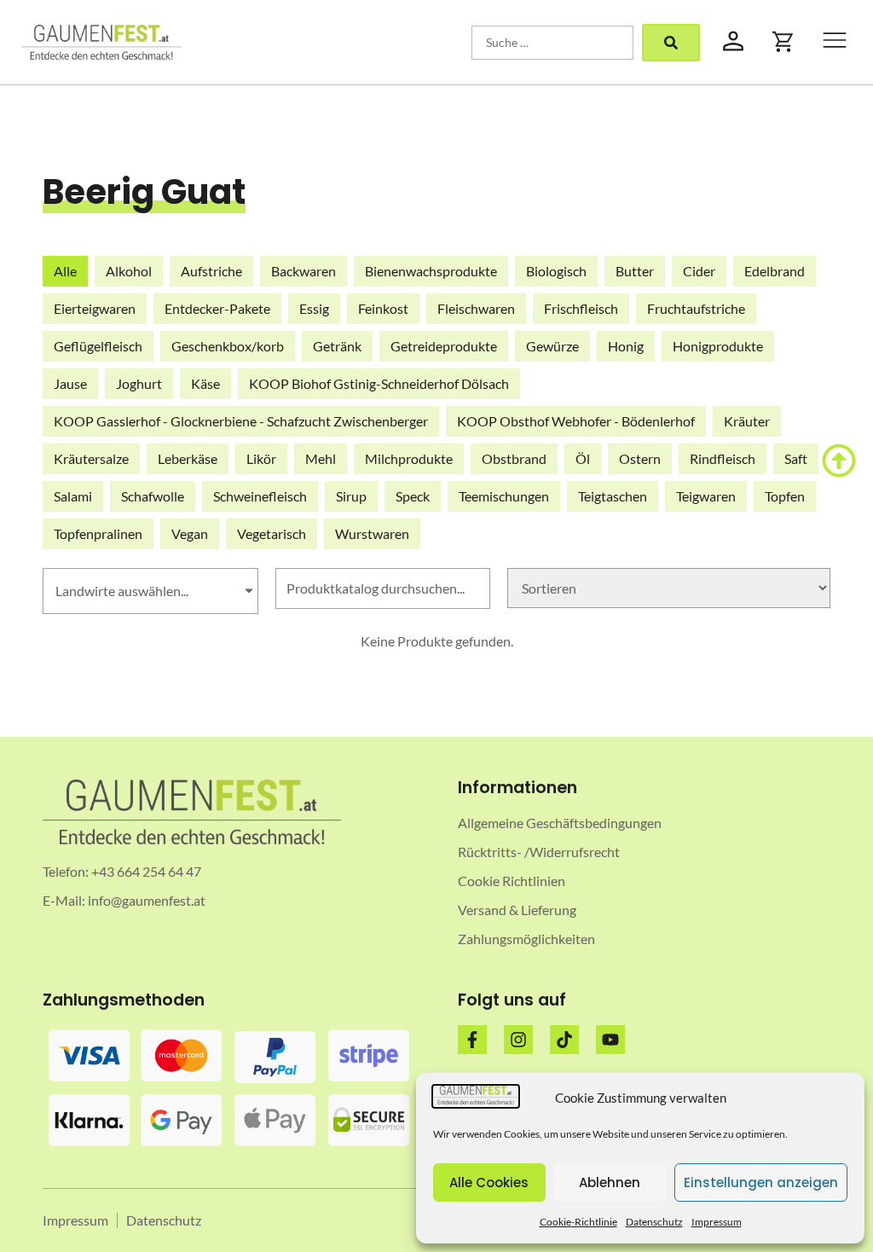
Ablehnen (609, 1182)
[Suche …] (552, 43)
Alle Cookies (489, 1182)
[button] (835, 42)
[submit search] (671, 42)
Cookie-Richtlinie (578, 1221)
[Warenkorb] (783, 42)
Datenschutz (654, 1221)
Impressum (716, 1221)
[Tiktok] (564, 1039)
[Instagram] (518, 1039)
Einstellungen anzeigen (761, 1182)
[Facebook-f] (472, 1039)
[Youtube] (610, 1039)
